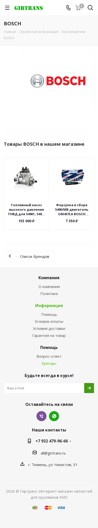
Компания (49, 277)
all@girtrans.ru (53, 453)
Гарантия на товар (49, 335)
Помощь (49, 314)
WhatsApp (54, 416)
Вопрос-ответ (49, 356)
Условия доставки (49, 328)
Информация (49, 305)
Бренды (49, 363)
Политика (49, 293)
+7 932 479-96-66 (51, 441)
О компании (49, 286)
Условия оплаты (49, 321)
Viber (41, 416)
